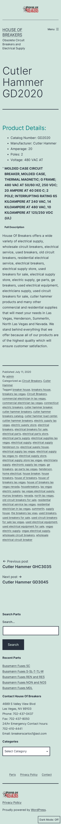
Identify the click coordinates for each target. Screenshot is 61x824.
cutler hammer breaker (38, 407)
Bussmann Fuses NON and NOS (24, 682)
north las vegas (44, 495)
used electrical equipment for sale (23, 526)
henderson (45, 469)
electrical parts (11, 433)
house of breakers (26, 477)
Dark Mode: (47, 819)
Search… (8, 622)
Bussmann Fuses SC (16, 666)
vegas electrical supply (36, 530)
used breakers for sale (16, 517)
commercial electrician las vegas (22, 402)
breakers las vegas (14, 394)
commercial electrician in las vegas (24, 398)
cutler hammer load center (41, 416)
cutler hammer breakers (17, 411)
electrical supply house (34, 447)
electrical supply (21, 442)
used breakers (47, 513)
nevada (28, 495)
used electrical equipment (41, 522)
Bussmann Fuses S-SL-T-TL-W (23, 671)
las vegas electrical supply (38, 491)
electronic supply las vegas (28, 464)
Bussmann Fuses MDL (17, 688)
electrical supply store (32, 455)
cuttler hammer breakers (17, 420)
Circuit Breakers (32, 380)
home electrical (11, 473)
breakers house (41, 389)
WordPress (38, 810)
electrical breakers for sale (31, 429)
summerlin (38, 508)
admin (10, 376)
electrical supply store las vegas (22, 460)
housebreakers (30, 486)
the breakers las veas (24, 513)
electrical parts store (35, 433)
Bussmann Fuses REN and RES (23, 677)
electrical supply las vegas (18, 451)
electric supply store (23, 425)
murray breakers (12, 495)
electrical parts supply (16, 438)
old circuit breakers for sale (19, 500)
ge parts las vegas (26, 469)
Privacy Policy (11, 802)
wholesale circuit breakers (18, 535)
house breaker (31, 473)
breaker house (21, 389)
